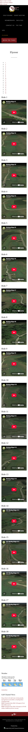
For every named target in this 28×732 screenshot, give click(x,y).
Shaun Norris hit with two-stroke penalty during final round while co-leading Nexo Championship (12, 699)
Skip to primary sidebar (6, 2)
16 (5, 89)
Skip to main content (5, 1)
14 (5, 86)
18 (5, 93)
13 (5, 84)
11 (5, 80)
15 (5, 87)
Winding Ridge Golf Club (14, 9)
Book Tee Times (9, 40)
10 (5, 78)
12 (5, 82)
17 (5, 91)
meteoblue (4, 690)
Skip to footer (3, 4)
